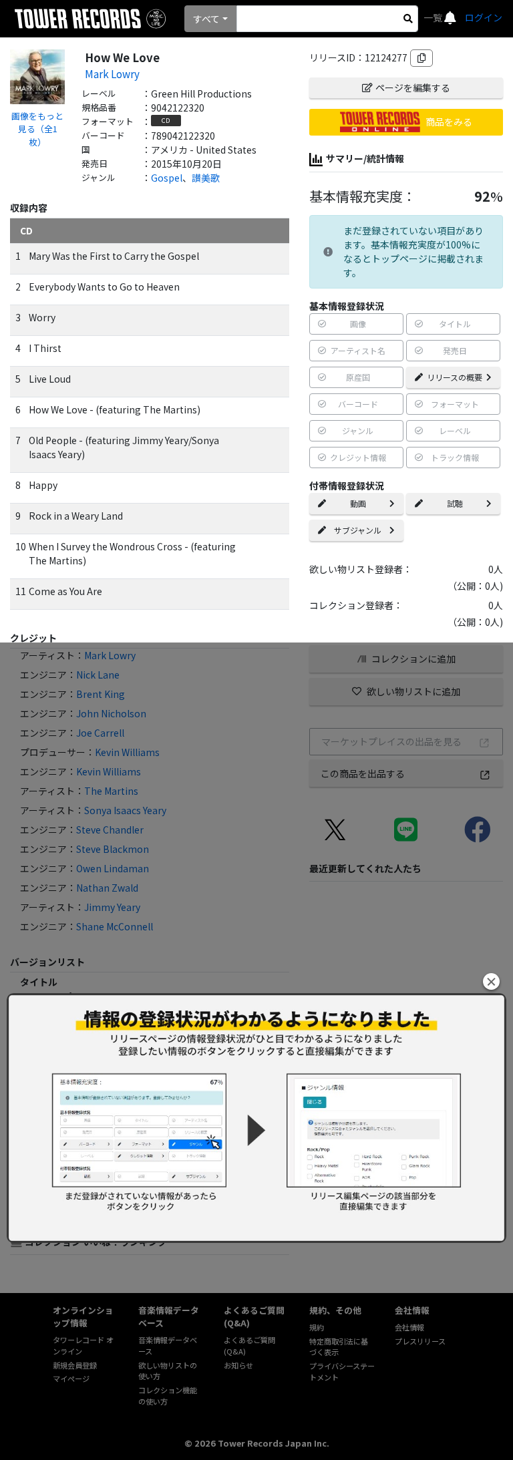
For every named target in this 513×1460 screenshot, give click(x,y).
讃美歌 (206, 177)
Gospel (166, 177)
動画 (358, 503)
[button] (491, 981)
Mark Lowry (112, 73)
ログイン (483, 17)
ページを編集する (412, 87)
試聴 (455, 503)
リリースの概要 (454, 377)
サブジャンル (357, 530)
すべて (206, 18)
